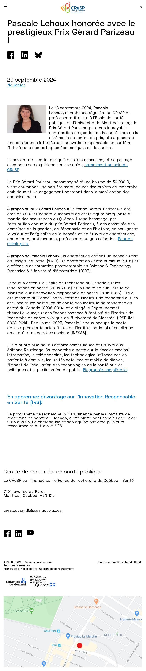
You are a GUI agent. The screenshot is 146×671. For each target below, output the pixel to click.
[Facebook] (10, 55)
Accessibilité (29, 568)
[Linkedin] (24, 55)
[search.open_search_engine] (141, 7)
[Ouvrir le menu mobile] (5, 5)
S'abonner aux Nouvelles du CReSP (120, 561)
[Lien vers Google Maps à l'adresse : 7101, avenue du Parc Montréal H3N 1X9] (73, 631)
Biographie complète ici (105, 369)
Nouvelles (16, 84)
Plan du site (11, 568)
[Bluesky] (38, 55)
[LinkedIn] (18, 533)
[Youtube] (30, 533)
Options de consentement (56, 568)
